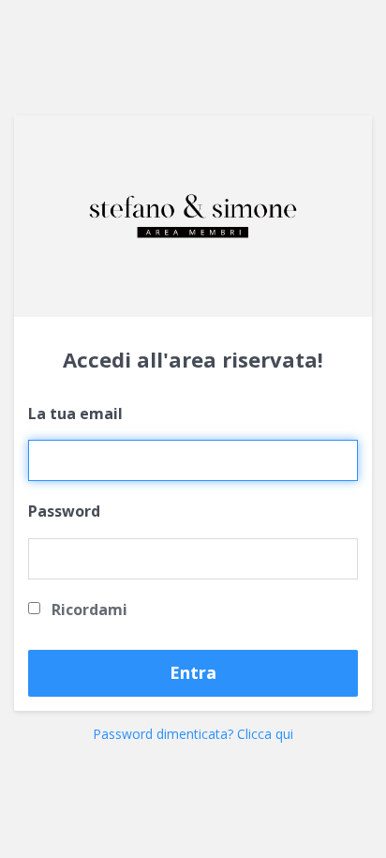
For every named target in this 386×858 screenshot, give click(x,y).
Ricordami (87, 609)
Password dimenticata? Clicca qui (193, 734)
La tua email (75, 413)
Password (64, 511)
